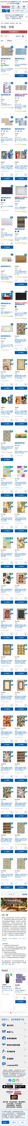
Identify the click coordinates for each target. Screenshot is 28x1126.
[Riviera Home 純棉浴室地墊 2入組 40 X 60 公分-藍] (2, 131)
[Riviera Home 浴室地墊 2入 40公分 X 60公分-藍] (16, 131)
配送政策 (19, 1107)
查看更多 (14, 1122)
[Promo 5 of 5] (17, 1012)
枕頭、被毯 (11, 964)
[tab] (14, 1025)
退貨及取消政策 (10, 1107)
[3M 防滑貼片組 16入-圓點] (2, 97)
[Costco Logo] (6, 7)
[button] (23, 10)
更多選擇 (17, 201)
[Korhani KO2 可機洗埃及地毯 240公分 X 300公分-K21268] (2, 61)
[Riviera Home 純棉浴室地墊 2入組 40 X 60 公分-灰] (4, 131)
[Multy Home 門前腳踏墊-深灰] (2, 200)
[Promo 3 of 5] (14, 1012)
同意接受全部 (6, 1122)
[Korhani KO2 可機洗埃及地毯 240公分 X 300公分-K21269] (4, 61)
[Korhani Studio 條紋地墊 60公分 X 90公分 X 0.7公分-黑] (16, 232)
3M (20, 938)
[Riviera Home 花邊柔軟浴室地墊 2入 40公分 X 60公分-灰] (18, 98)
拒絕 (22, 1122)
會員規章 (18, 1105)
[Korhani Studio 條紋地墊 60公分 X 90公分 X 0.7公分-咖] (18, 232)
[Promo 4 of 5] (15, 1012)
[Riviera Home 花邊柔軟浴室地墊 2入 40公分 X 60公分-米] (16, 98)
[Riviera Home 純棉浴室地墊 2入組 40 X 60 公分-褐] (7, 131)
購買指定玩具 (17, 2)
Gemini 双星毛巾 (13, 938)
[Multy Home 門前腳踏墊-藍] (4, 200)
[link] (7, 57)
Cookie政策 (9, 1104)
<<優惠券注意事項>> (16, 18)
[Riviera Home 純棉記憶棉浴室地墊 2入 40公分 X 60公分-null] (2, 269)
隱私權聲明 (22, 1102)
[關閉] (26, 17)
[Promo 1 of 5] (10, 1012)
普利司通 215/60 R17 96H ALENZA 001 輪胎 (7, 990)
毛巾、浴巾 (4, 964)
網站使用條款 (13, 1102)
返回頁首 (24, 894)
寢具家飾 (12, 23)
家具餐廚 (6, 23)
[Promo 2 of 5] (12, 1012)
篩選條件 (18, 36)
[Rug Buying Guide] (14, 905)
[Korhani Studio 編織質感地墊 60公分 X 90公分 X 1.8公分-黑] (16, 307)
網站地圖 (5, 1102)
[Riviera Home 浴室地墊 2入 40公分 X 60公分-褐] (21, 131)
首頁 (2, 23)
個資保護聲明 (11, 1105)
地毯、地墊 (18, 23)
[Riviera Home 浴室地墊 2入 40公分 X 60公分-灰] (18, 131)
